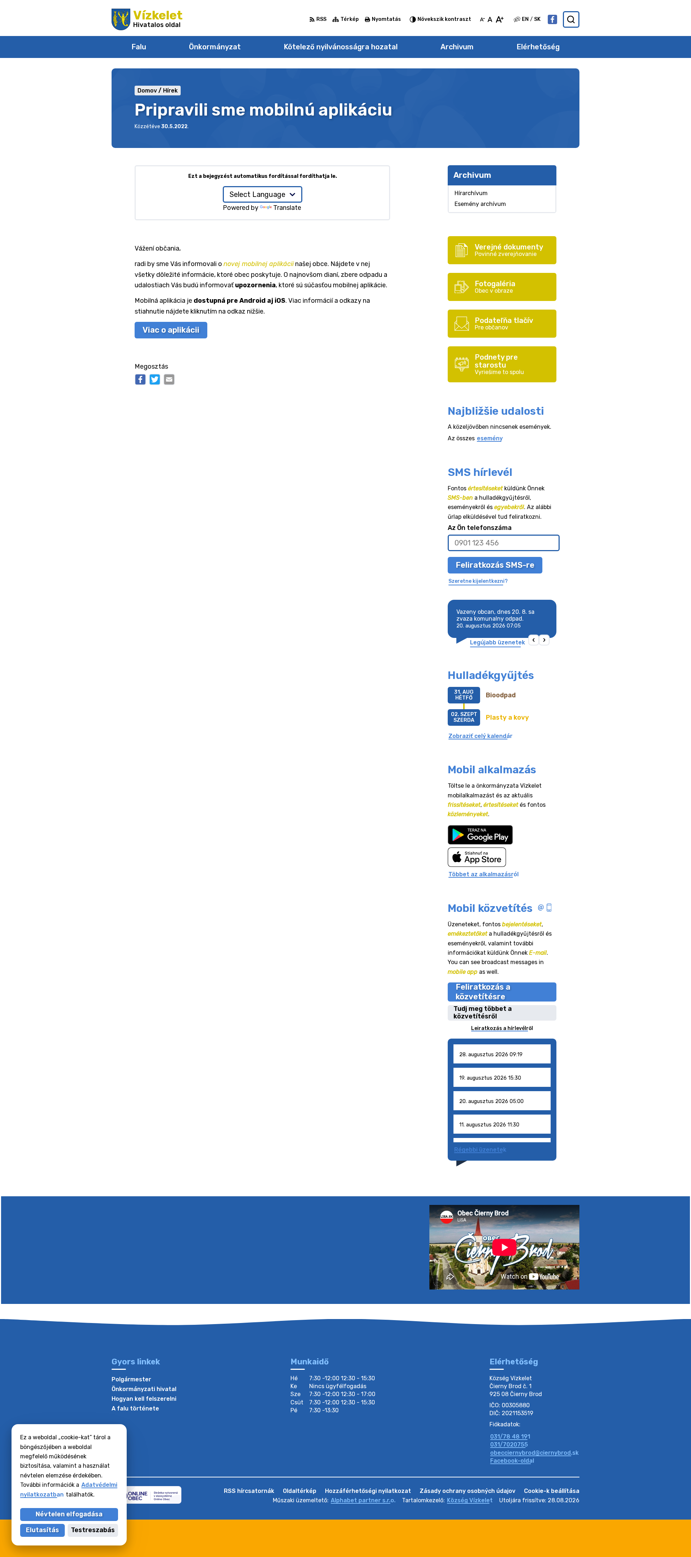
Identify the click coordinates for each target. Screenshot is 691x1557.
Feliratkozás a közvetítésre (483, 991)
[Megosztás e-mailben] (169, 379)
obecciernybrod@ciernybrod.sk (534, 1452)
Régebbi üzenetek (480, 1149)
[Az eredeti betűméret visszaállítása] (490, 19)
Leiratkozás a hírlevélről (502, 1028)
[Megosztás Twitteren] (155, 379)
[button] (533, 639)
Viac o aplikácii (171, 330)
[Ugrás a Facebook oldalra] (552, 19)
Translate (287, 208)
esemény (490, 438)
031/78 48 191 (510, 1436)
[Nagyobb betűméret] (499, 19)
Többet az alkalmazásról (483, 874)
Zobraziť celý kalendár (480, 736)
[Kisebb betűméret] (482, 19)
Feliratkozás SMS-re (495, 565)
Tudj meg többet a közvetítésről (482, 1013)
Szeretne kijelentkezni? (478, 581)
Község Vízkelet (470, 1500)
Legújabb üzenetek (497, 642)
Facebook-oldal (512, 1460)
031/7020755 (509, 1444)
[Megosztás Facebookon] (140, 379)
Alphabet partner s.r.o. (363, 1500)
